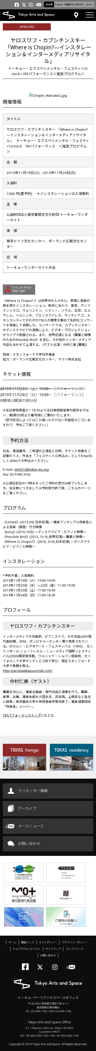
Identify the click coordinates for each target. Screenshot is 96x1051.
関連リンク (27, 942)
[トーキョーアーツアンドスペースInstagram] (56, 963)
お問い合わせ (29, 843)
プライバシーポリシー (74, 942)
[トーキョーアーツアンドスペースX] (41, 963)
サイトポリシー (48, 942)
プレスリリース (74, 949)
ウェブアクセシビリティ (27, 949)
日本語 (49, 4)
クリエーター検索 (33, 790)
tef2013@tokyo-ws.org (31, 469)
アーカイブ (27, 808)
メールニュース (31, 825)
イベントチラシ (22, 289)
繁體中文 (69, 4)
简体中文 (79, 4)
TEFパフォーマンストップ (22, 715)
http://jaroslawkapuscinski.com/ (27, 670)
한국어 (89, 4)
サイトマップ (53, 949)
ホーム (12, 942)
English (59, 4)
